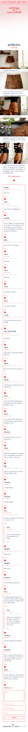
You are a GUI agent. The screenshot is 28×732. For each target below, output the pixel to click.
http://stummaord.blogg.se (16, 288)
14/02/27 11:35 (7, 288)
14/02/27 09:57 (7, 468)
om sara (4, 2)
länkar (24, 2)
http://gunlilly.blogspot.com (17, 468)
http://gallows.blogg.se (16, 220)
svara (5, 196)
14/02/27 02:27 (7, 349)
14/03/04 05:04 (7, 637)
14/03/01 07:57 (9, 529)
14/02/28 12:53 (7, 551)
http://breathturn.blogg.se (17, 242)
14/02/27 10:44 (7, 242)
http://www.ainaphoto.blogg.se (11, 335)
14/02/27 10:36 (7, 204)
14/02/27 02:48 (7, 365)
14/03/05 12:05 (7, 651)
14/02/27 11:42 (7, 317)
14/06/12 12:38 (7, 671)
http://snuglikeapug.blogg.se (17, 317)
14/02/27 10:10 (7, 189)
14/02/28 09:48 (7, 512)
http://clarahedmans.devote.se (11, 258)
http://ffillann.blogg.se (16, 381)
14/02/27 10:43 (7, 220)
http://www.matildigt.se (16, 551)
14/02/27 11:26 (7, 256)
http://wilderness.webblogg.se (13, 531)
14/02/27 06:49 (7, 381)
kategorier (12, 2)
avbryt (10, 687)
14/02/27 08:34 (7, 434)
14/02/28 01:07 (7, 579)
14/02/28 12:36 (7, 484)
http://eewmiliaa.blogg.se (16, 189)
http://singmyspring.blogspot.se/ (11, 205)
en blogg (14, 10)
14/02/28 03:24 (7, 593)
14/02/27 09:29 (7, 450)
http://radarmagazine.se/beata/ (11, 514)
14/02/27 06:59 (7, 398)
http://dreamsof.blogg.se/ (17, 365)
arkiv (19, 2)
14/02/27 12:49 (7, 333)
